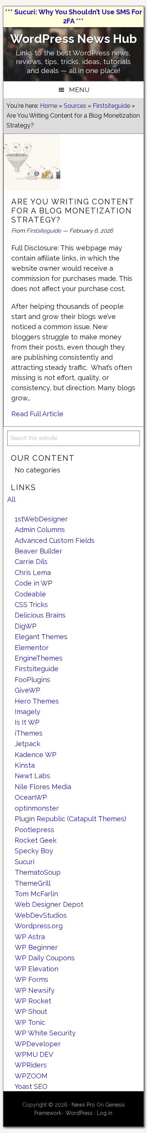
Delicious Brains (40, 615)
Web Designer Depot (49, 904)
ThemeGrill (33, 883)
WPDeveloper (38, 1044)
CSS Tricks (31, 605)
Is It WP (27, 722)
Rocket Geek (36, 840)
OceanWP (31, 797)
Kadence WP (36, 755)
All (11, 499)
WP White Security (45, 1033)
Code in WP (33, 583)
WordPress (79, 1113)
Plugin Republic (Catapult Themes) (70, 819)
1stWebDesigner (41, 519)
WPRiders (31, 1065)
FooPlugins (32, 680)
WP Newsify (35, 990)
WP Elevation (36, 969)
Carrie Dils (31, 562)
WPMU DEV (34, 1054)
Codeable (30, 594)
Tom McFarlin (36, 894)
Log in (104, 1113)
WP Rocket (33, 1001)
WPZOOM (31, 1076)
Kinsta (25, 765)
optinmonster (37, 808)
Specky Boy (34, 851)
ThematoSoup (38, 872)
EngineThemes (39, 658)
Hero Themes (37, 701)
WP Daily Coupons (45, 958)
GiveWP (27, 690)
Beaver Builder (38, 551)
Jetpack (27, 744)
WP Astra (30, 937)
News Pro (83, 1105)
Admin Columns (40, 530)
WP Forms (31, 979)
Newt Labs (32, 776)
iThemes (29, 733)
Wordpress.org (39, 926)
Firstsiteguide (43, 230)
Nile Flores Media (43, 787)
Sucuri (24, 862)
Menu (79, 90)
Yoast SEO (31, 1086)
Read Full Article (37, 414)
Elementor (32, 648)
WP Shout (31, 1011)
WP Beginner (36, 947)
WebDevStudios (41, 915)
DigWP (26, 626)
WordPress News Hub (73, 39)
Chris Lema (33, 572)
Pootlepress (34, 830)
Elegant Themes (41, 637)
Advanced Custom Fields (55, 540)
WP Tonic (30, 1022)
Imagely (27, 712)
